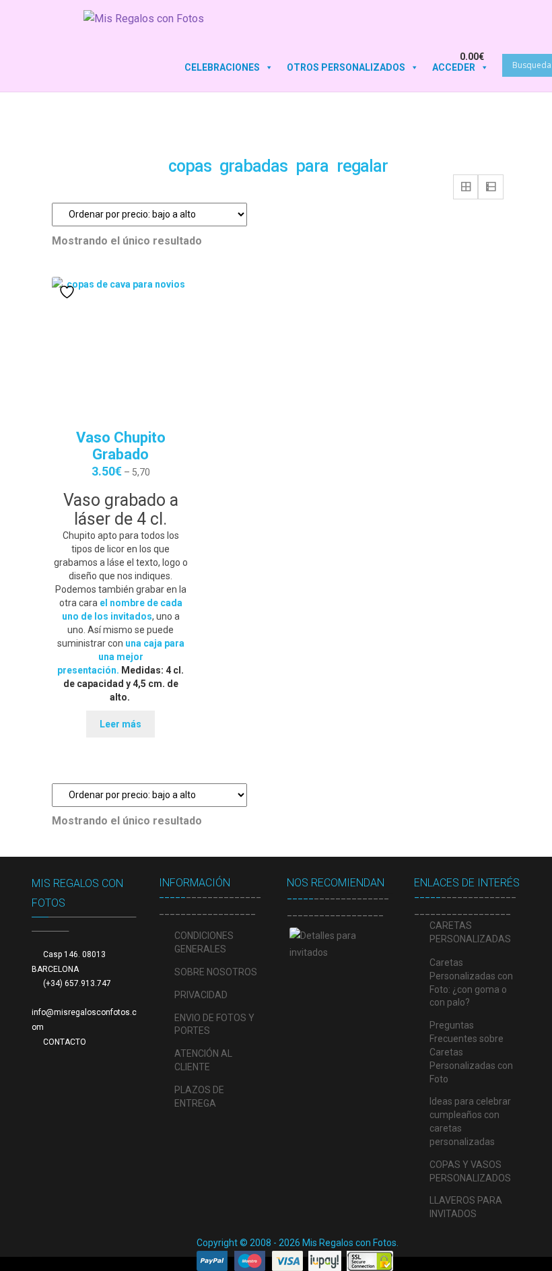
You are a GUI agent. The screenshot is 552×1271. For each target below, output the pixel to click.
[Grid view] (466, 187)
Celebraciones (222, 67)
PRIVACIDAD (201, 994)
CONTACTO (64, 1042)
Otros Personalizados (346, 67)
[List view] (491, 187)
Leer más (120, 724)
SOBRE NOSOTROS (215, 972)
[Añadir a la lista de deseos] (69, 292)
